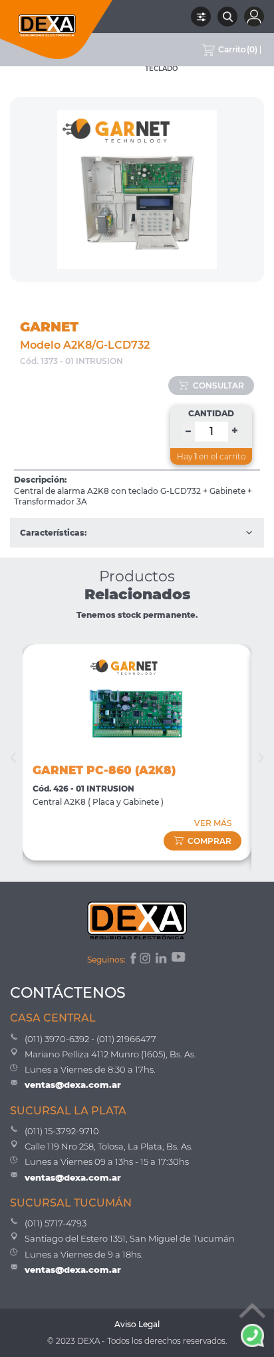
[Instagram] (146, 960)
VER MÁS (212, 823)
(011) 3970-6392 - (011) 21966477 (90, 1038)
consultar (218, 385)
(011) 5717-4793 (55, 1223)
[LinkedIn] (162, 960)
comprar (209, 841)
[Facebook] (132, 960)
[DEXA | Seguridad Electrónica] (56, 29)
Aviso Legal (137, 1324)
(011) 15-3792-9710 (62, 1131)
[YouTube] (180, 960)
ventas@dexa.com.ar (73, 1084)
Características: (53, 533)
